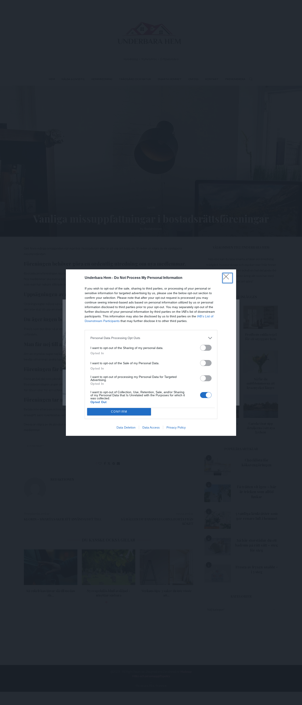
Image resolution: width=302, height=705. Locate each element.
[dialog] (151, 352)
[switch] (206, 348)
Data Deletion (126, 427)
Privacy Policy (176, 427)
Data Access (151, 427)
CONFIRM (119, 411)
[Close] (227, 278)
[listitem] (151, 338)
